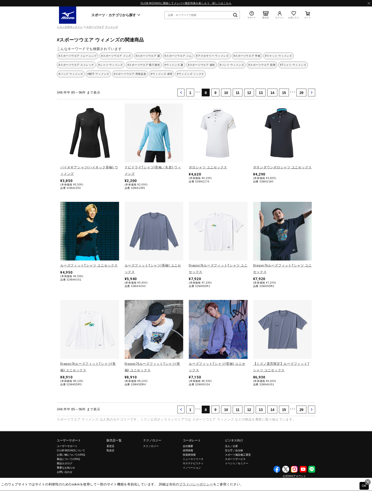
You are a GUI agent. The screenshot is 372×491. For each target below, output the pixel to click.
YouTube (303, 469)
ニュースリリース (193, 459)
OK (364, 486)
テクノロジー (152, 440)
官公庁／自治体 (234, 450)
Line (311, 469)
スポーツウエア (95, 26)
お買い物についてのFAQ (71, 454)
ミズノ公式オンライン (70, 26)
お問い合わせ (64, 472)
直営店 (110, 446)
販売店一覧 (114, 440)
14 (272, 93)
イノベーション (192, 467)
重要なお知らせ (66, 467)
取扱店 (110, 450)
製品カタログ (64, 463)
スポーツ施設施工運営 (238, 454)
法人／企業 (231, 446)
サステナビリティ (193, 463)
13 (261, 93)
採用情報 (188, 450)
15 (284, 93)
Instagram (294, 469)
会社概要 (188, 446)
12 (249, 93)
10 (226, 93)
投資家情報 (189, 454)
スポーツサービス (235, 459)
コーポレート (192, 440)
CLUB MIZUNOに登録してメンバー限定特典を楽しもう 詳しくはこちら (186, 3)
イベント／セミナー (236, 463)
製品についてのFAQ (68, 459)
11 (237, 93)
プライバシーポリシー (196, 484)
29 (301, 93)
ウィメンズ (111, 26)
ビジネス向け (234, 440)
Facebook (276, 469)
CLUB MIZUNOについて (71, 450)
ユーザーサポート (69, 440)
